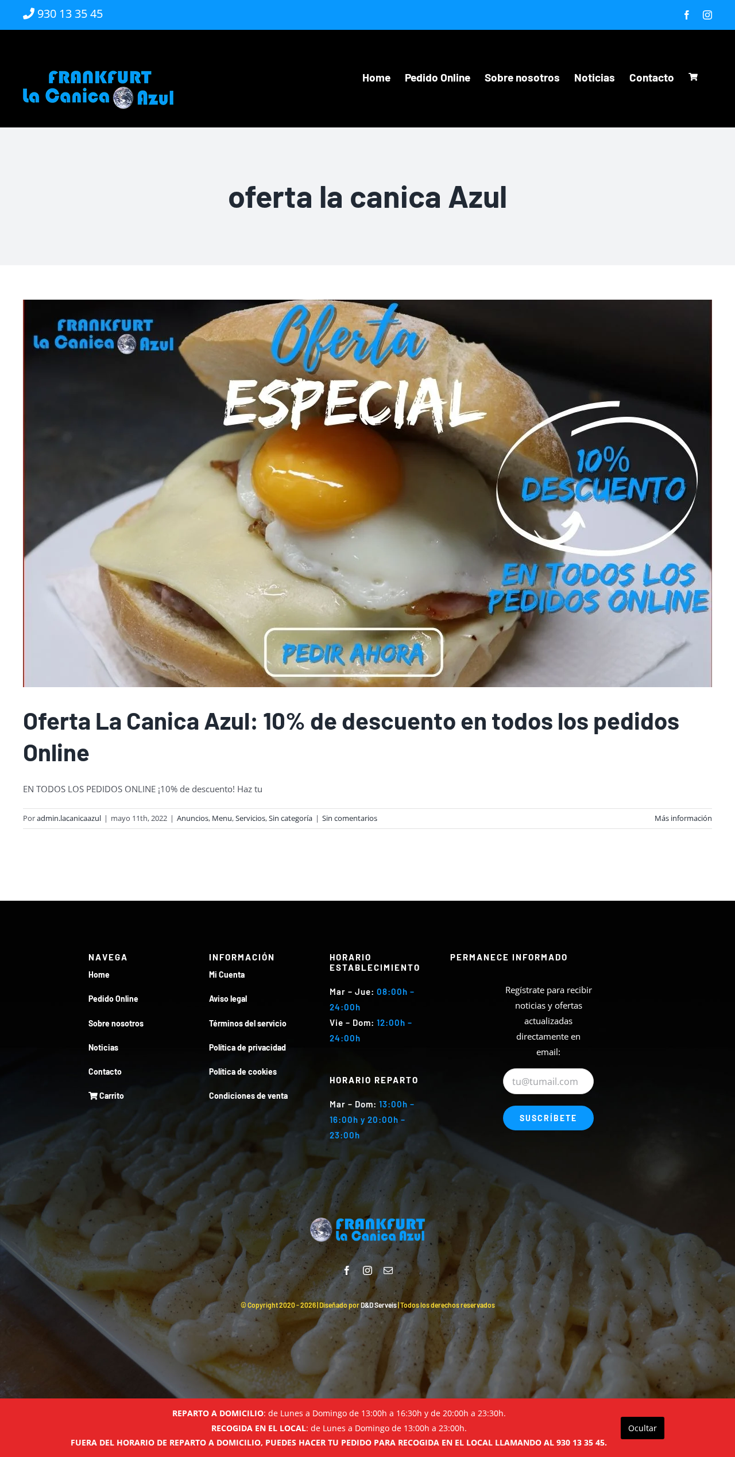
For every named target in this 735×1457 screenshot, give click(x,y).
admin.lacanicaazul (69, 818)
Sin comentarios (349, 818)
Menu (222, 818)
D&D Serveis (379, 1305)
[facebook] (346, 1270)
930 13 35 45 (68, 13)
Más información (683, 818)
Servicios (250, 818)
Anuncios (192, 818)
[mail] (388, 1270)
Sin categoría (290, 818)
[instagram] (367, 1270)
